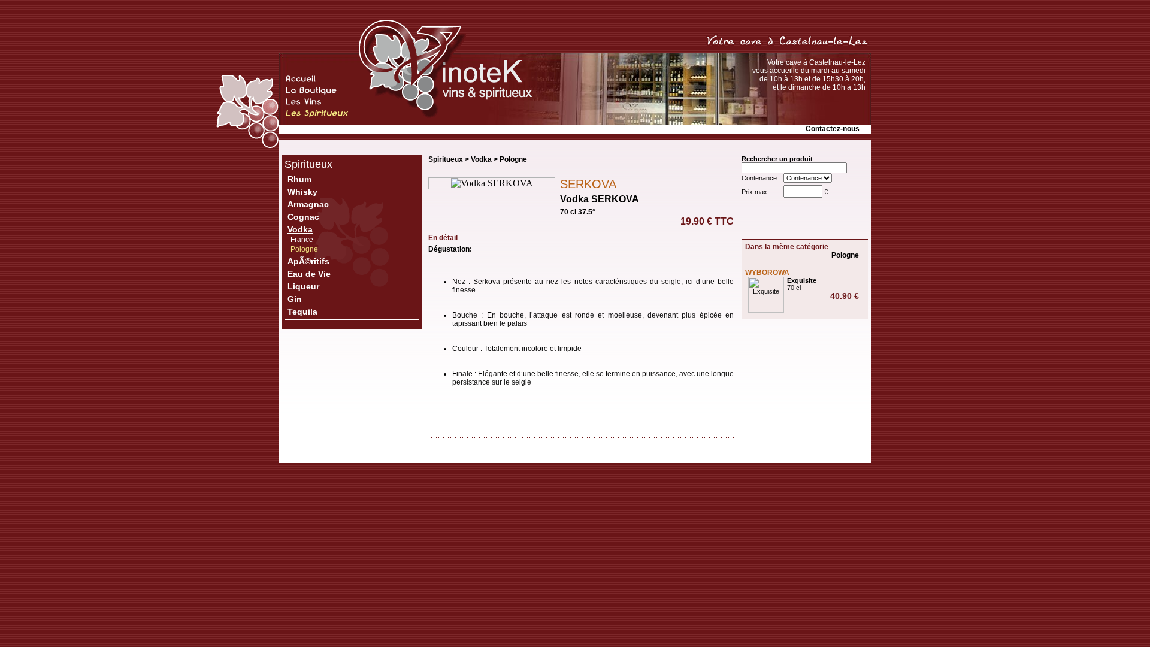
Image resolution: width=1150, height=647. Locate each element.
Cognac (303, 217)
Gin (295, 299)
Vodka (300, 229)
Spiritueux (308, 164)
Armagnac (308, 204)
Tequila (302, 311)
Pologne (304, 249)
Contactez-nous (833, 129)
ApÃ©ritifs (308, 261)
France (301, 239)
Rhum (299, 179)
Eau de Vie (309, 274)
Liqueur (303, 286)
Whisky (302, 191)
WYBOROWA (767, 272)
